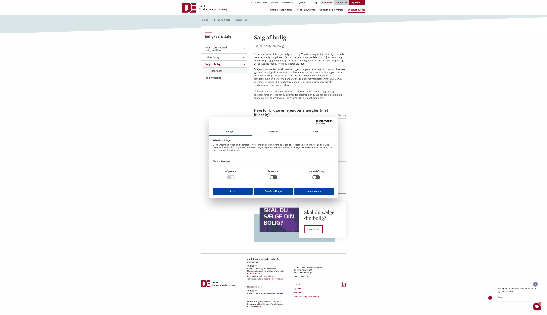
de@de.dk (280, 293)
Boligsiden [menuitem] (217, 70)
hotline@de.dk (253, 273)
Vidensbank (341, 2)
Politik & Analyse (305, 9)
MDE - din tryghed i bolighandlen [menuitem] (216, 49)
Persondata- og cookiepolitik (306, 296)
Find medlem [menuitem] (213, 77)
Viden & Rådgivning (281, 9)
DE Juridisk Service (259, 2)
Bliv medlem (287, 2)
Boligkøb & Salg (356, 9)
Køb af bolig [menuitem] (212, 57)
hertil (259, 306)
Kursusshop (327, 2)
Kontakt (274, 2)
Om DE (297, 284)
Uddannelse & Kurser (331, 9)
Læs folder (313, 229)
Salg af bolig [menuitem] (212, 64)
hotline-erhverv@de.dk (274, 279)
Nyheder (301, 2)
